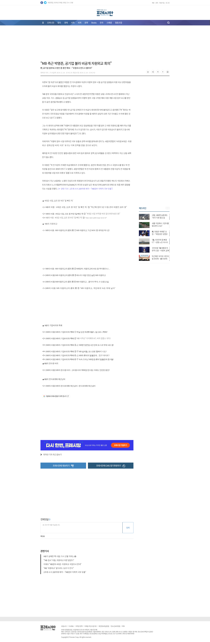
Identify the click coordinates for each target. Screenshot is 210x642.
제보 (153, 3)
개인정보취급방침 (104, 626)
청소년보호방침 (115, 626)
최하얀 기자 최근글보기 (52, 454)
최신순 (42, 536)
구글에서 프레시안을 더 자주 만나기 (56, 396)
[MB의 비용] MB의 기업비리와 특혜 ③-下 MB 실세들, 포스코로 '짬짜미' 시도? (76, 351)
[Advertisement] (105, 44)
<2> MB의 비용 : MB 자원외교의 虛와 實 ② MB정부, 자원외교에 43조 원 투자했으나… (76, 269)
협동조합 (118, 22)
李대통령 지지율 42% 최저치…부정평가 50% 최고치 (160, 226)
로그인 (168, 3)
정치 (59, 22)
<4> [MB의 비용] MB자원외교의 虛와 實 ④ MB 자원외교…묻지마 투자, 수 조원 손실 (75, 282)
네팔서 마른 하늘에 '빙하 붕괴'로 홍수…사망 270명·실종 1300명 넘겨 (160, 250)
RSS (123, 626)
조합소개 (63, 626)
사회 (72, 22)
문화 (86, 22)
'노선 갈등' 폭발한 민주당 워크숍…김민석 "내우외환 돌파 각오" (160, 217)
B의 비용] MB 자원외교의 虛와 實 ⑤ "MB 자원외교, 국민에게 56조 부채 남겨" (81, 288)
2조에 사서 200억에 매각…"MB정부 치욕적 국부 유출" (65, 572)
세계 (79, 22)
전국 (101, 22)
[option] (154, 236)
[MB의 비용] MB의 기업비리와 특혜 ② (78, 338)
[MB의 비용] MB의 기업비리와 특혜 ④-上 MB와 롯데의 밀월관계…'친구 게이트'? (77, 355)
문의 (157, 3)
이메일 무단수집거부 (90, 626)
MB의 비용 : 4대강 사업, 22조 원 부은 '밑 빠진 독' (82, 214)
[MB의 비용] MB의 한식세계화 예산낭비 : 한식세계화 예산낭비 (70, 386)
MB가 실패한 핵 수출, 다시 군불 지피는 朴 (60, 556)
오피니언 (50, 22)
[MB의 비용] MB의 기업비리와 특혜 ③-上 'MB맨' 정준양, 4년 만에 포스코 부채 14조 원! (80, 345)
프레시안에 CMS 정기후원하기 (108, 465)
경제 (66, 22)
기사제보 (71, 626)
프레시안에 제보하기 (61, 465)
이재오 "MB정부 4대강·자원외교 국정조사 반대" (62, 564)
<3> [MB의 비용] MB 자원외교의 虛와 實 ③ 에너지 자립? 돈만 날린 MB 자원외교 (74, 275)
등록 (128, 527)
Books (93, 22)
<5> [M (44, 288)
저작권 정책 (79, 626)
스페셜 (109, 22)
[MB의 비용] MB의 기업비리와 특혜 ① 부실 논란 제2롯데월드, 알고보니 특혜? (76, 332)
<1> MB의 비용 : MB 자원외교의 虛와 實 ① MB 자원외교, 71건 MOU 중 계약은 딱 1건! (75, 230)
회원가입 (161, 3)
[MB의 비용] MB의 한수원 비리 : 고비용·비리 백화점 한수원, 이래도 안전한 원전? (78, 370)
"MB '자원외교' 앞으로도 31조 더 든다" (59, 568)
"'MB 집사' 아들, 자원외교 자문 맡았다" (59, 560)
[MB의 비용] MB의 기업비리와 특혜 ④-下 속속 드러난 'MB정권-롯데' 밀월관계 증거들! (79, 359)
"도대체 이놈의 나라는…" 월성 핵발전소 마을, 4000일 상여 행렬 (160, 234)
